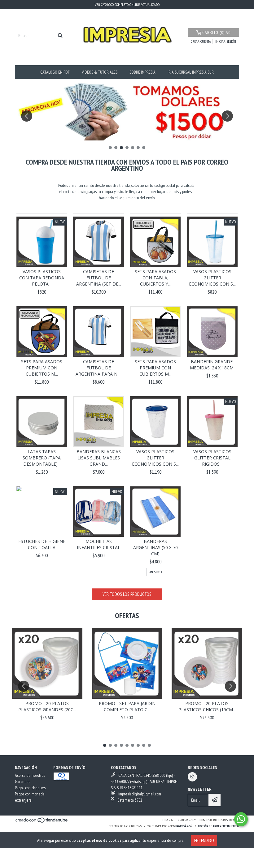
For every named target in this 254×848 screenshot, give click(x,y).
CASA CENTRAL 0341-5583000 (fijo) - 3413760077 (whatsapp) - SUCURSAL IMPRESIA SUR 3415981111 (144, 781)
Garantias (22, 781)
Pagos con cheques (30, 787)
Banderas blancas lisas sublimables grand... (99, 458)
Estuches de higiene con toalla (41, 544)
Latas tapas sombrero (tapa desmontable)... (42, 458)
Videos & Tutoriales (99, 72)
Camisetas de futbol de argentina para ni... (98, 368)
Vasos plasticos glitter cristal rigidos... (212, 458)
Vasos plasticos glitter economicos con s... (212, 278)
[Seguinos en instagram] (192, 776)
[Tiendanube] (42, 822)
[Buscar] (60, 35)
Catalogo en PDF (55, 72)
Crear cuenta (201, 41)
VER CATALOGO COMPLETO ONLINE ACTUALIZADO (127, 4)
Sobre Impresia (142, 72)
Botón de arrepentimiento (218, 826)
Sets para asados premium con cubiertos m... (41, 368)
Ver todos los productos (127, 594)
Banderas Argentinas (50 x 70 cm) (155, 547)
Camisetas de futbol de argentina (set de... (98, 278)
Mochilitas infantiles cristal (98, 544)
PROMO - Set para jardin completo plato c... (127, 706)
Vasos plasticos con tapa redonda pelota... (41, 278)
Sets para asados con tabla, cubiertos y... (155, 278)
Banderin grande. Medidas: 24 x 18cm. (212, 365)
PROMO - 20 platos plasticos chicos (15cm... (207, 706)
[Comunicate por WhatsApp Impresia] (241, 819)
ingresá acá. (184, 826)
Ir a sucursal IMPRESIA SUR (191, 72)
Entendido (204, 840)
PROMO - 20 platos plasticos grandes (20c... (47, 706)
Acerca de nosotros (30, 775)
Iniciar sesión (225, 41)
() (216, 32)
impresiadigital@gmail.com (139, 794)
